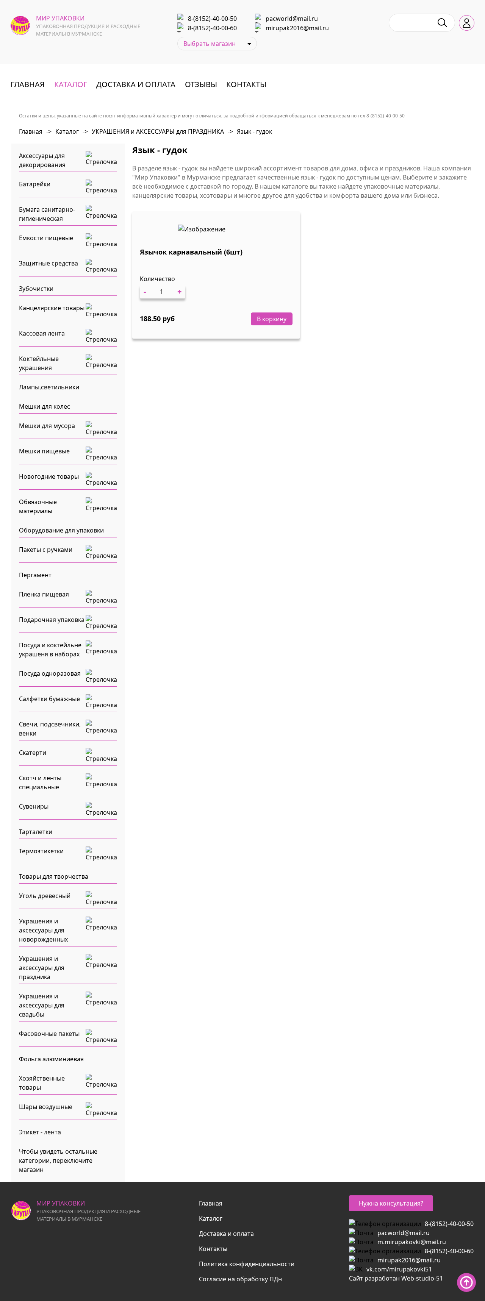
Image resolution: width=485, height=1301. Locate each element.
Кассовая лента (42, 333)
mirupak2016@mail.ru (297, 28)
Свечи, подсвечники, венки (50, 728)
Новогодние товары (49, 476)
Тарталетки (35, 832)
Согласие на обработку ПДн (240, 1279)
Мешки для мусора (47, 426)
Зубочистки (36, 288)
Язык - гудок (250, 131)
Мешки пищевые (44, 451)
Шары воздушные (45, 1107)
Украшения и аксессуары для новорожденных (43, 930)
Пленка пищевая (44, 594)
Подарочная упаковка (51, 619)
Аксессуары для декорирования (42, 160)
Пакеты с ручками (45, 549)
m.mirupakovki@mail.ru (411, 1242)
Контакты (246, 84)
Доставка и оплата (135, 84)
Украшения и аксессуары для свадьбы (41, 1005)
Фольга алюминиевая (51, 1059)
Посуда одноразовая (50, 673)
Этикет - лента (40, 1132)
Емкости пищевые (46, 238)
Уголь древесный (44, 896)
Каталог (70, 84)
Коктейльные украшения (39, 363)
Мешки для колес (44, 406)
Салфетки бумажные (49, 699)
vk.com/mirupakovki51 (399, 1269)
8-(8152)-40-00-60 (212, 28)
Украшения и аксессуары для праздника (41, 967)
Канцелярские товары (51, 308)
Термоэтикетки (41, 851)
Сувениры (33, 806)
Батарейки (34, 184)
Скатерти (32, 752)
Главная (28, 84)
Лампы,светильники (49, 387)
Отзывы (201, 84)
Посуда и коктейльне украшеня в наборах (50, 649)
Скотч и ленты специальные (40, 782)
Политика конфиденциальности (246, 1264)
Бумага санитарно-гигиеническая (47, 214)
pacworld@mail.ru (292, 18)
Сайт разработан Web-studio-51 (396, 1278)
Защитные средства (48, 263)
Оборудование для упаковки (61, 530)
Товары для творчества (53, 876)
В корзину (271, 319)
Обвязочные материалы (38, 506)
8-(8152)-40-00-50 (212, 18)
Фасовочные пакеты (49, 1033)
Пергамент (35, 575)
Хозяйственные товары (42, 1083)
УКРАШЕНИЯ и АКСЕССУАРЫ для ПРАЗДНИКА (153, 131)
